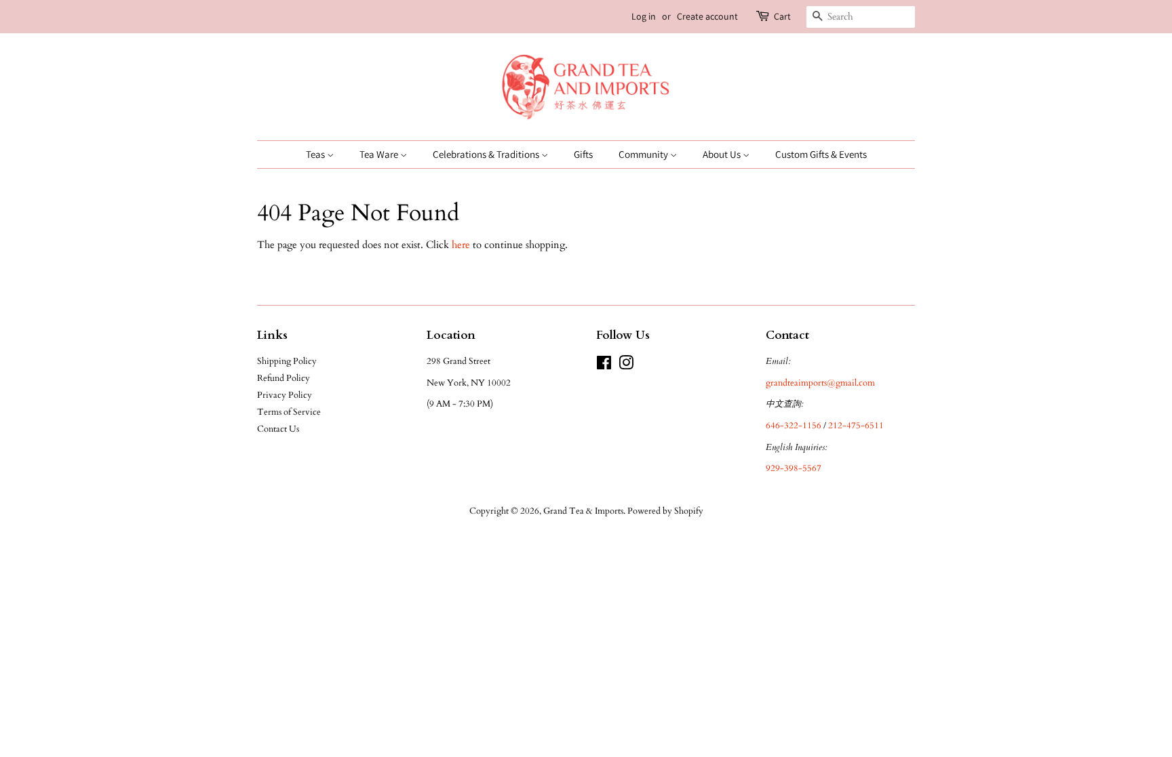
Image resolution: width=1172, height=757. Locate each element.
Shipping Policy (287, 361)
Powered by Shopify (665, 511)
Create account (707, 16)
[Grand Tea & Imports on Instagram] (626, 366)
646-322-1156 (793, 426)
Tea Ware (379, 154)
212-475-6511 (856, 426)
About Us (723, 154)
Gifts (583, 154)
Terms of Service (289, 412)
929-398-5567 (793, 468)
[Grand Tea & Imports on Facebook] (604, 366)
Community (644, 154)
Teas (316, 154)
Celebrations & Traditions (487, 154)
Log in (643, 16)
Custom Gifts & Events (821, 154)
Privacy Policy (284, 395)
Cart (782, 16)
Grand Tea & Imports (583, 511)
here (461, 244)
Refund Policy (283, 378)
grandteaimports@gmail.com (820, 383)
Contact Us (278, 429)
